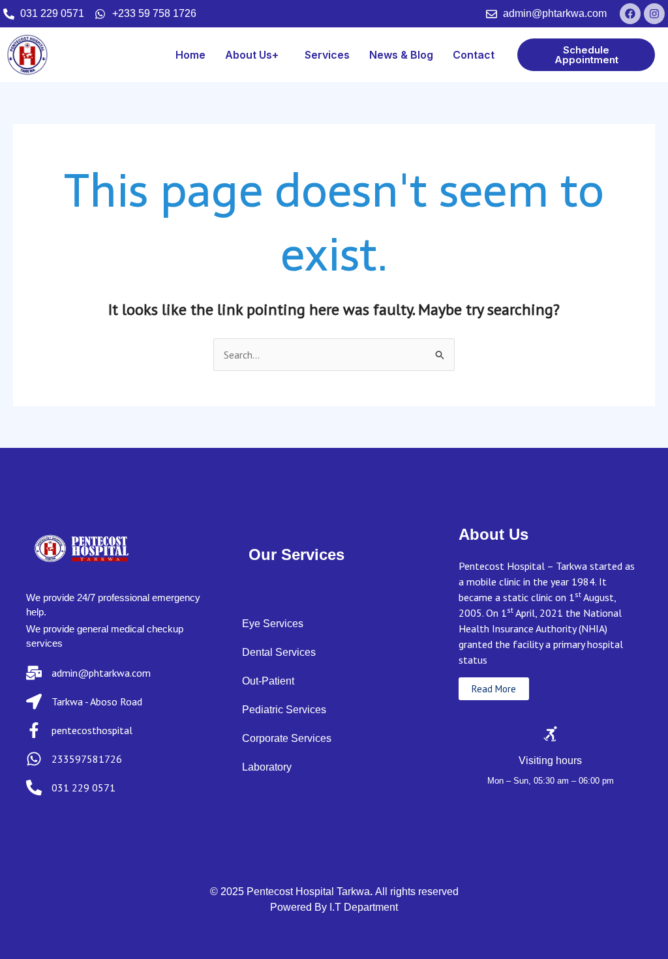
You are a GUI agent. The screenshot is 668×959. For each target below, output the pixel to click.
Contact (473, 54)
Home (190, 54)
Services (327, 54)
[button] (255, 55)
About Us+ (252, 54)
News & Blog (401, 54)
